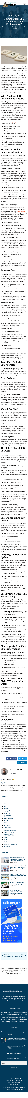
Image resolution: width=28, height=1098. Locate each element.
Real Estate (7, 813)
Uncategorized (8, 805)
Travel (5, 806)
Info (5, 824)
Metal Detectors (8, 818)
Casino (5, 837)
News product (7, 815)
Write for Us (9, 1080)
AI (4, 848)
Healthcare (7, 825)
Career (6, 839)
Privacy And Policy (14, 1084)
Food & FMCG (7, 829)
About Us (9, 1079)
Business (6, 843)
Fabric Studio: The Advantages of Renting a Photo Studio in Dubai (17, 892)
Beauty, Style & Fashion (10, 844)
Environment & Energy (10, 831)
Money (5, 817)
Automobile (7, 846)
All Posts (13, 773)
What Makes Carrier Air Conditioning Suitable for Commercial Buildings (17, 859)
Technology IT (15, 16)
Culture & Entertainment (11, 836)
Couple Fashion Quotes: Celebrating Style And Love (16, 1032)
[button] (24, 4)
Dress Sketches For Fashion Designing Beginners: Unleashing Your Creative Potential (16, 1046)
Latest (5, 822)
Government (7, 827)
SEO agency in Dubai (15, 122)
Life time (6, 820)
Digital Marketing (8, 834)
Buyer (5, 841)
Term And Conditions (14, 1082)
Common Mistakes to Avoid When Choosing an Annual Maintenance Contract (18, 867)
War (5, 803)
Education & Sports (9, 832)
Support (6, 812)
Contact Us (18, 1079)
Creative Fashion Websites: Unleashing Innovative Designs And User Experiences (16, 1039)
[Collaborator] (11, 942)
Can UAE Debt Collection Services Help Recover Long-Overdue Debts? (18, 875)
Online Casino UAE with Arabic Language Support (17, 883)
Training (6, 808)
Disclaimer (19, 1080)
